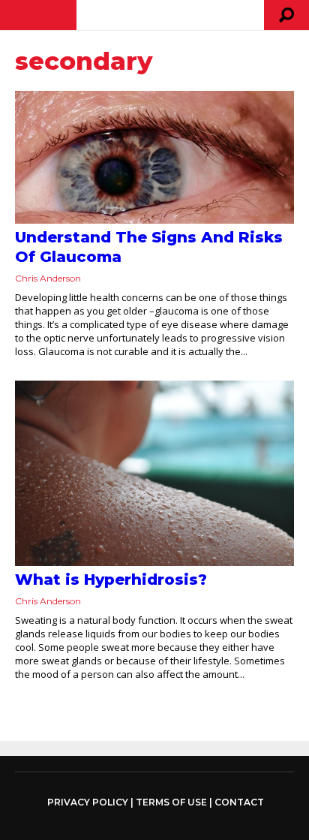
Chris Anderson (48, 278)
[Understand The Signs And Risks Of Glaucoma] (154, 157)
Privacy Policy (87, 802)
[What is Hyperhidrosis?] (154, 473)
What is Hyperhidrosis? (111, 580)
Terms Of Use (171, 802)
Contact (239, 802)
